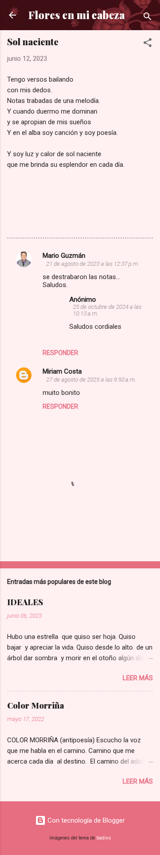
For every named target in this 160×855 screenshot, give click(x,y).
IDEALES (25, 602)
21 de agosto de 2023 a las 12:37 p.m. (92, 263)
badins (103, 838)
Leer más (138, 678)
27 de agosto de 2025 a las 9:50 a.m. (91, 379)
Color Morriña (35, 705)
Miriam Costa (62, 371)
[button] (147, 44)
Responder (60, 352)
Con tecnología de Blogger (85, 820)
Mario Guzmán (64, 256)
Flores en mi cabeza (76, 15)
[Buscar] (147, 18)
